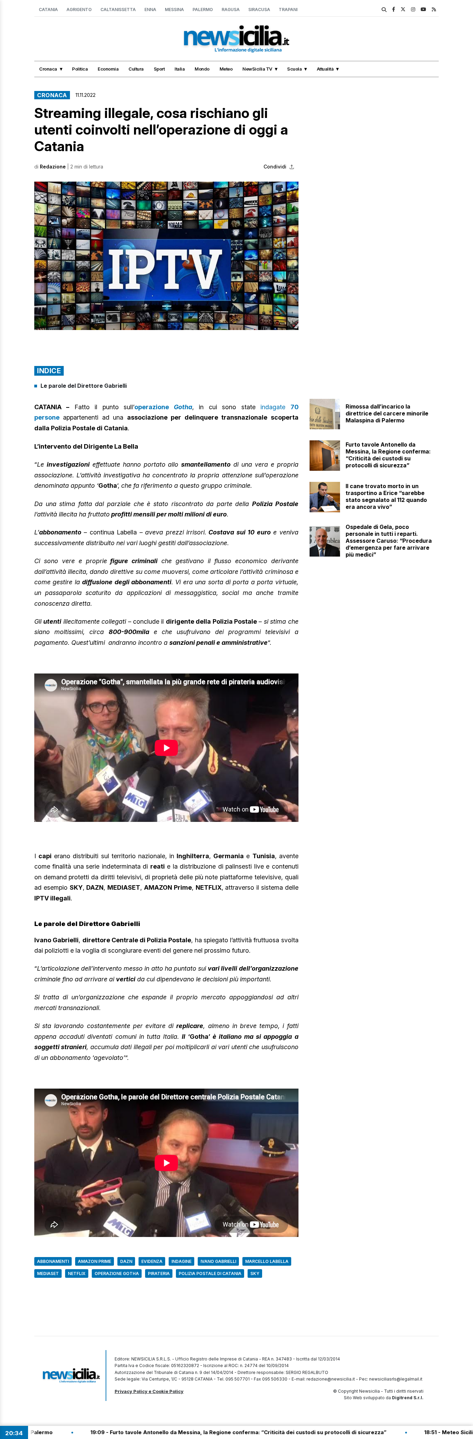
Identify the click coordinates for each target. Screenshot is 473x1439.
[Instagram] (413, 9)
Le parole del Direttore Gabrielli (84, 385)
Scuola (294, 69)
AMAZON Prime (94, 1261)
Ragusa (231, 9)
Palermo (203, 9)
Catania (48, 9)
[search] (384, 9)
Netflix (77, 1273)
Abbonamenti (53, 1261)
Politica (80, 69)
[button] (166, 256)
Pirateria (159, 1273)
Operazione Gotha (117, 1273)
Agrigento (79, 9)
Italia (180, 69)
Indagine (181, 1261)
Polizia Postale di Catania (210, 1273)
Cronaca (48, 69)
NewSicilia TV (257, 69)
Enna (150, 9)
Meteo (226, 69)
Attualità (325, 69)
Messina (174, 9)
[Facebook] (393, 9)
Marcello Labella (266, 1261)
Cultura (136, 69)
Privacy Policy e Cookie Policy (149, 1391)
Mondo (202, 69)
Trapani (288, 9)
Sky (254, 1273)
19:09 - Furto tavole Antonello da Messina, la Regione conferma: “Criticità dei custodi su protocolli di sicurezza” (170, 1432)
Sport (159, 69)
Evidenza (151, 1261)
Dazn (126, 1261)
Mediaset (48, 1273)
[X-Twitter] (403, 9)
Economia (108, 69)
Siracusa (259, 9)
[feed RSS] (434, 9)
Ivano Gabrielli (218, 1261)
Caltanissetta (118, 9)
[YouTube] (423, 9)
